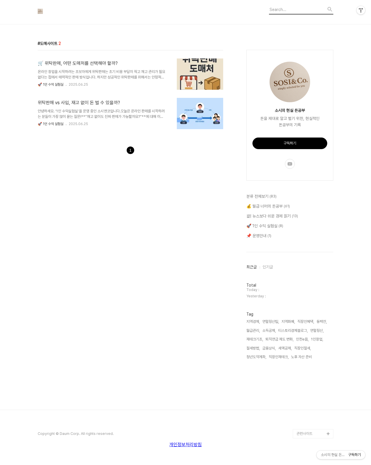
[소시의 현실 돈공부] (69, 12)
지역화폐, (288, 321)
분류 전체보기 (261, 196)
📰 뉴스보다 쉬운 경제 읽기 (272, 216)
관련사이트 (304, 433)
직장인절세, (302, 348)
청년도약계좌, (256, 357)
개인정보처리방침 (185, 444)
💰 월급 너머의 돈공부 (268, 206)
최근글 (251, 267)
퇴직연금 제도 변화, (279, 339)
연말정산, (317, 330)
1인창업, (317, 339)
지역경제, (253, 321)
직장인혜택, (305, 321)
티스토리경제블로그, (293, 330)
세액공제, (285, 348)
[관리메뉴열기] (361, 10)
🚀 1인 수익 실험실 (50, 85)
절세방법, (253, 348)
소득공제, (269, 330)
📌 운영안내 (258, 235)
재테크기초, (254, 339)
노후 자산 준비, (302, 357)
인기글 (268, 267)
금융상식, (269, 348)
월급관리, (253, 330)
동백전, (322, 321)
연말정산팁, (270, 321)
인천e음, (302, 339)
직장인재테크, (279, 357)
